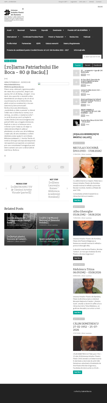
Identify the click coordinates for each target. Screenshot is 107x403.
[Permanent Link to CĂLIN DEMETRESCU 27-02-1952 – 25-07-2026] (88, 343)
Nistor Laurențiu (87, 154)
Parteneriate (26, 43)
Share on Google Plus (36, 167)
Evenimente (55, 30)
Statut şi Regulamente (72, 43)
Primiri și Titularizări (54, 37)
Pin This (49, 167)
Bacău (7, 61)
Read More (77, 200)
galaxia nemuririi (79, 143)
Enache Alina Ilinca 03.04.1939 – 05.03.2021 (92, 121)
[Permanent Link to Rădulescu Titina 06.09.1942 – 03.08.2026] (88, 286)
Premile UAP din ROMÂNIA (76, 30)
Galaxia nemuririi (52, 43)
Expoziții (44, 30)
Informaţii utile (79, 50)
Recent (87, 65)
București (21, 30)
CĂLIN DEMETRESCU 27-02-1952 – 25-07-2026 (86, 326)
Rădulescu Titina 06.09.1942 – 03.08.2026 (87, 271)
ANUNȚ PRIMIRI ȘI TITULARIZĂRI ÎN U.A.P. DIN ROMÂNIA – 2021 (90, 111)
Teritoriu (33, 30)
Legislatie (74, 2)
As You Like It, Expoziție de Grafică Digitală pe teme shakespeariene (90, 81)
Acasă (7, 30)
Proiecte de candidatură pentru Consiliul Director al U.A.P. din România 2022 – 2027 (38, 50)
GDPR (38, 43)
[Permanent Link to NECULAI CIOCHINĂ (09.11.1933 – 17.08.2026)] (88, 167)
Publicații (87, 37)
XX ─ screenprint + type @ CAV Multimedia (92, 71)
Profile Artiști (12, 43)
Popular (78, 65)
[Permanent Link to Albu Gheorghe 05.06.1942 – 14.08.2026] (88, 228)
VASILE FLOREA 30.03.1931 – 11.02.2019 (91, 91)
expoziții (13, 61)
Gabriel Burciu (86, 391)
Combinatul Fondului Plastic (33, 37)
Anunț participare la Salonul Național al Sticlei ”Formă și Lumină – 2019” (91, 100)
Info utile (81, 2)
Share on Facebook (10, 167)
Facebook (97, 65)
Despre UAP (62, 2)
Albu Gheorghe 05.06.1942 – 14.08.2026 (87, 213)
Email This (62, 167)
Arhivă (91, 2)
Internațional (10, 37)
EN (99, 7)
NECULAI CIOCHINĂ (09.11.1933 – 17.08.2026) (87, 149)
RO (102, 7)
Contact (98, 2)
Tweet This (23, 167)
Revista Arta (74, 37)
